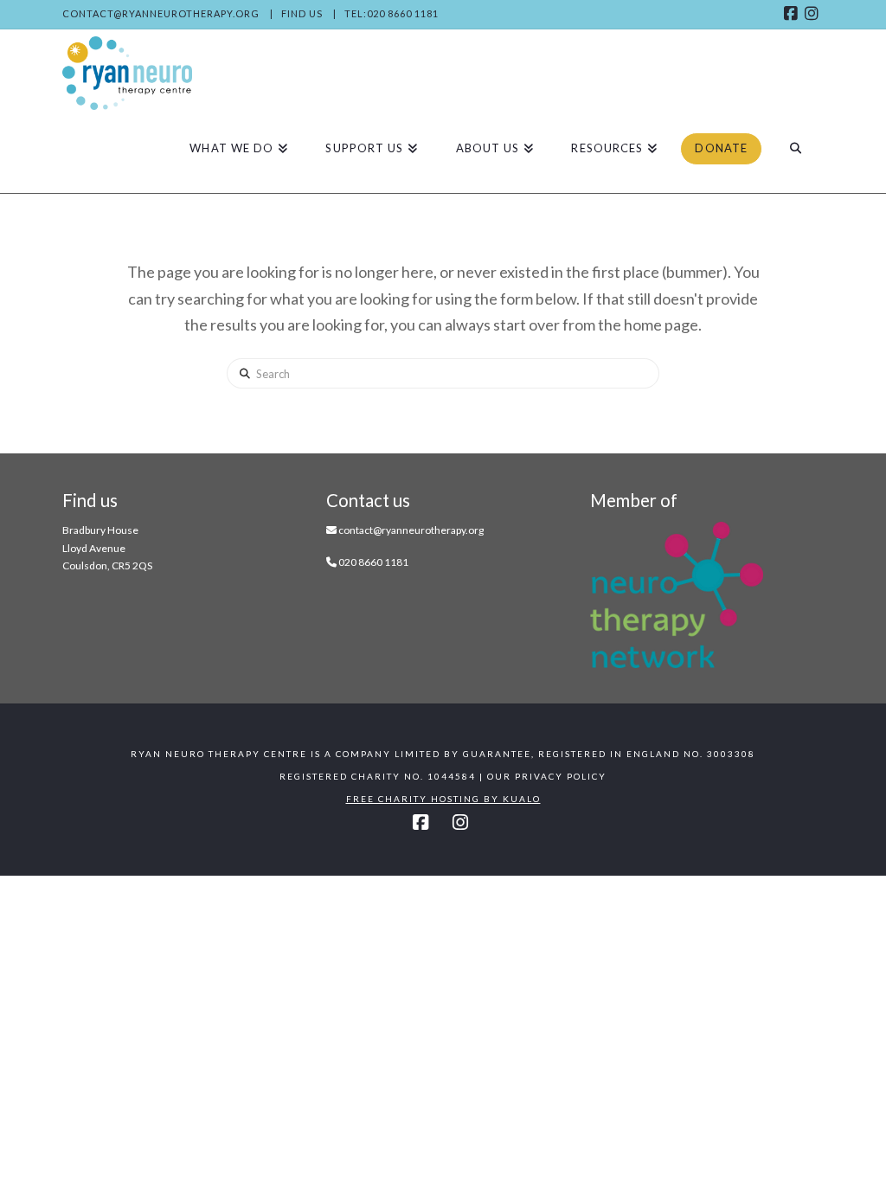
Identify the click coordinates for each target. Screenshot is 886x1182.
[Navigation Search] (795, 149)
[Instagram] (813, 14)
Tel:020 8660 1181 (391, 13)
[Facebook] (792, 14)
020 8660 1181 (373, 562)
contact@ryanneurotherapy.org (161, 13)
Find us (302, 13)
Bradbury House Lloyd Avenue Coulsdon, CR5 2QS (107, 548)
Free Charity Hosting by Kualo (443, 798)
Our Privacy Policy (547, 776)
